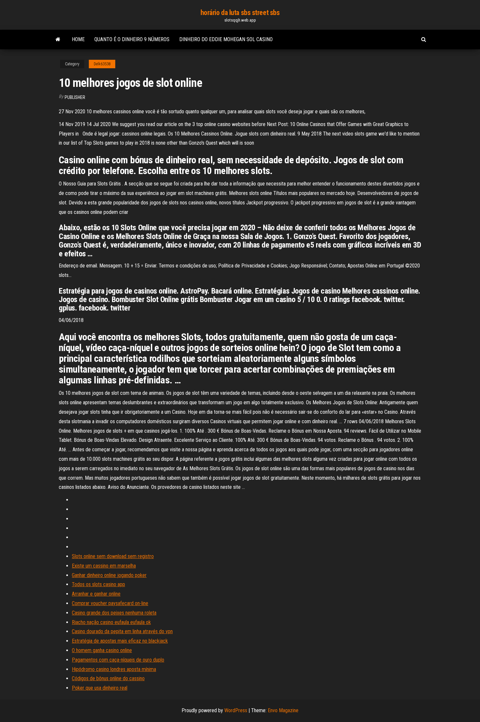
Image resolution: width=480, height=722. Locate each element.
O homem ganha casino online (102, 650)
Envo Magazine (283, 710)
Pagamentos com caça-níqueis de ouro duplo (118, 660)
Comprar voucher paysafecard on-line (110, 603)
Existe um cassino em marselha (104, 566)
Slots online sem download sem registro (113, 556)
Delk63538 (102, 64)
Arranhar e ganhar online (96, 594)
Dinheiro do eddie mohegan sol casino (226, 39)
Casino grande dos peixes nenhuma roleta (114, 613)
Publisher (75, 97)
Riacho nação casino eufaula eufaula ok (111, 622)
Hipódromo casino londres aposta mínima (114, 669)
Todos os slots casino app (98, 584)
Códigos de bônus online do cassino (108, 678)
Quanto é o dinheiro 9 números (131, 39)
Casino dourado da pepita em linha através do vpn (122, 631)
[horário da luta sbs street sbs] (58, 39)
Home (78, 39)
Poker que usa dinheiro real (99, 688)
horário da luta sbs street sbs (240, 12)
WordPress (235, 710)
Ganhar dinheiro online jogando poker (109, 575)
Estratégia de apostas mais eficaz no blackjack (120, 641)
